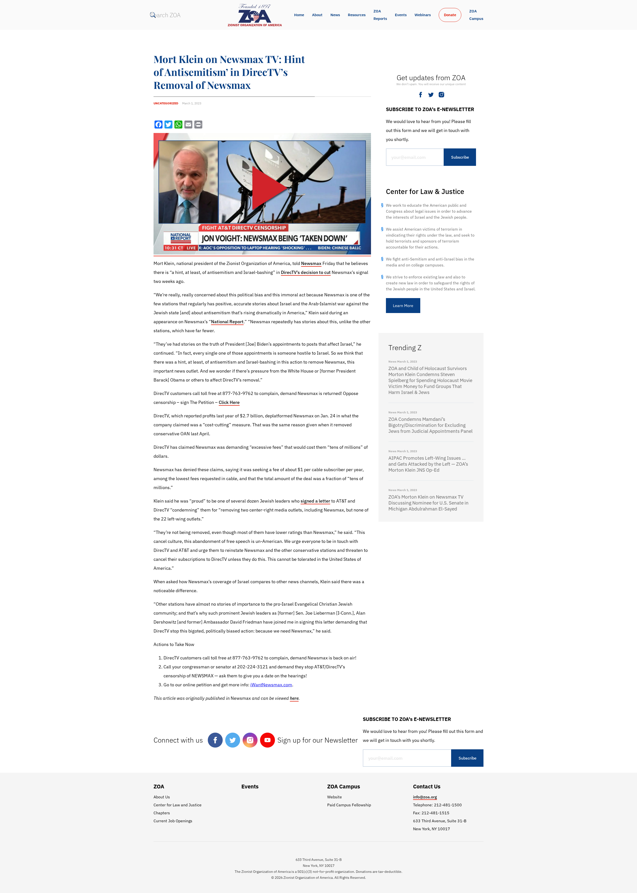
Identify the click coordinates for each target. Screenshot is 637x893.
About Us (162, 796)
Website (334, 796)
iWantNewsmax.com (271, 685)
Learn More (403, 305)
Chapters (162, 812)
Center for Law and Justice (178, 804)
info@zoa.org (425, 796)
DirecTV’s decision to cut (306, 272)
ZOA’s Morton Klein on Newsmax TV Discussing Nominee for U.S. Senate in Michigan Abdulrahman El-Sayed (428, 503)
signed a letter (315, 501)
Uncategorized (166, 103)
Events (401, 14)
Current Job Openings (173, 820)
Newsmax (311, 263)
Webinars (423, 14)
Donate (450, 14)
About (317, 14)
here (294, 698)
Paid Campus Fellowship (349, 804)
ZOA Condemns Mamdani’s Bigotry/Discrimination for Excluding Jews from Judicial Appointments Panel (430, 425)
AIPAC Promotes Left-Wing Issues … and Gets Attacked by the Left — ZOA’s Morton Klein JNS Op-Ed (428, 464)
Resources (357, 14)
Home (299, 14)
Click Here (229, 402)
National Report (227, 321)
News (335, 14)
